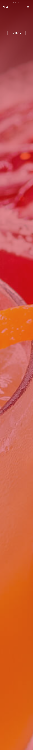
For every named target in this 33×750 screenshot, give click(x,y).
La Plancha (16, 3)
